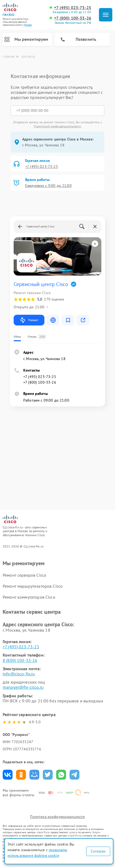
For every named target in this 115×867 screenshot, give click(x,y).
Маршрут (33, 320)
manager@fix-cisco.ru (23, 687)
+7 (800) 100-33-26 (72, 18)
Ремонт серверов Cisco (24, 575)
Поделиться (8, 775)
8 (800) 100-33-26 (20, 660)
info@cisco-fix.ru (19, 673)
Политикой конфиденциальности (57, 126)
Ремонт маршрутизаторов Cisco (33, 586)
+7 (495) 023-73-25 (72, 7)
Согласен (98, 851)
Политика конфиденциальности (57, 816)
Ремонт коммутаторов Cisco (29, 597)
